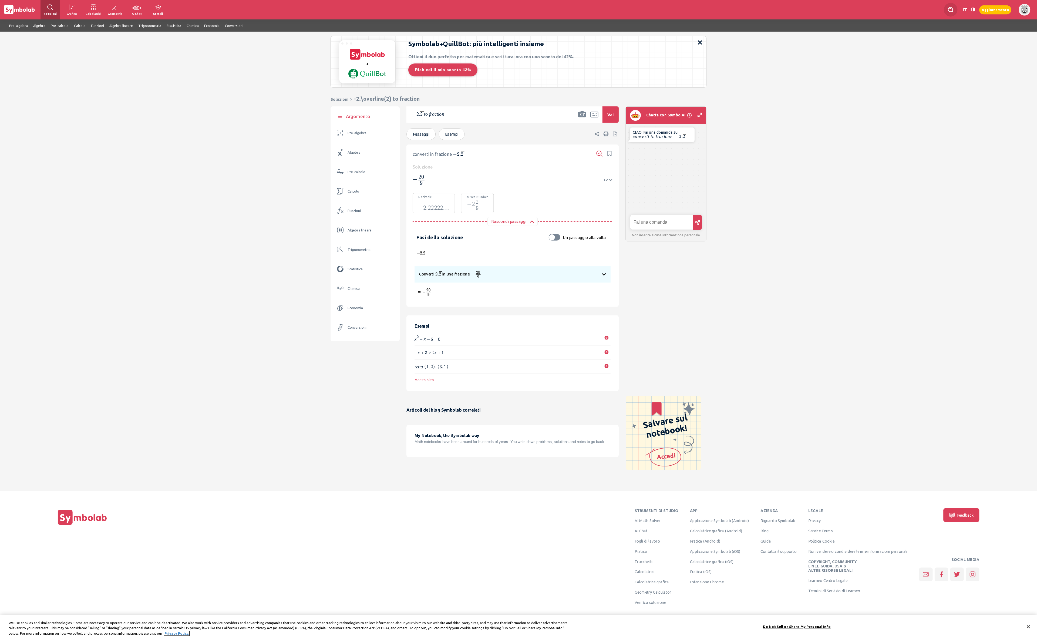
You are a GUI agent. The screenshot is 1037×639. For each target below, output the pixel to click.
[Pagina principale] (82, 525)
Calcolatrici (645, 572)
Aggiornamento (995, 10)
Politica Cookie (821, 541)
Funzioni (354, 211)
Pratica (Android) (705, 541)
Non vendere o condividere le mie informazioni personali (857, 551)
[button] (582, 118)
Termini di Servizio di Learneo (834, 590)
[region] (518, 627)
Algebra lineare (360, 230)
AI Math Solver (647, 521)
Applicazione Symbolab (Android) (719, 521)
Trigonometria (359, 250)
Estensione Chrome (707, 582)
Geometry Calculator (653, 592)
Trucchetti (644, 561)
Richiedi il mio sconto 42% (443, 70)
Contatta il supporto (778, 551)
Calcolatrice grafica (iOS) (712, 561)
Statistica (355, 269)
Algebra (354, 152)
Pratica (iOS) (701, 572)
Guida (765, 541)
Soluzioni (339, 99)
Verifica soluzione (650, 602)
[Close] (1028, 627)
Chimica (354, 289)
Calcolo (353, 191)
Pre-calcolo (356, 172)
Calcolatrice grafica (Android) (716, 531)
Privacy (814, 521)
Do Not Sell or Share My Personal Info (797, 626)
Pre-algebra (357, 133)
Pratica (641, 551)
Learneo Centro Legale (827, 580)
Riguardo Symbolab (777, 521)
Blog (764, 531)
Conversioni (357, 327)
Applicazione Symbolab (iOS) (715, 551)
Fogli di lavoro (647, 541)
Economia (355, 308)
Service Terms (820, 531)
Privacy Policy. (176, 633)
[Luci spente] (973, 9)
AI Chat (641, 531)
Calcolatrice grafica (652, 582)
